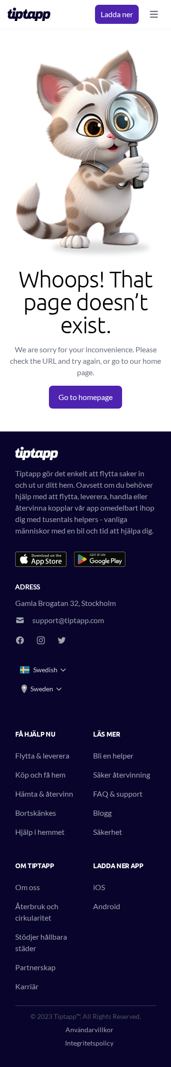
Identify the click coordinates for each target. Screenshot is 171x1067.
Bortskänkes (35, 812)
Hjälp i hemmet (40, 831)
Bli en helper (113, 755)
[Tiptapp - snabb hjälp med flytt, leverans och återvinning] (32, 14)
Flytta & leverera (42, 755)
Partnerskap (35, 967)
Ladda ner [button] (117, 14)
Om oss (27, 887)
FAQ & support (117, 793)
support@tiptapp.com (68, 620)
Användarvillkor (90, 1030)
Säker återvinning (121, 774)
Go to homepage (85, 396)
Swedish (45, 670)
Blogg (102, 812)
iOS (99, 887)
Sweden (41, 689)
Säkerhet (107, 831)
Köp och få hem (40, 774)
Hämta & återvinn (44, 793)
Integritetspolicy (89, 1043)
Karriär (26, 986)
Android (106, 906)
